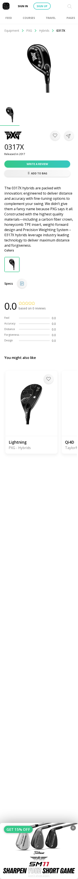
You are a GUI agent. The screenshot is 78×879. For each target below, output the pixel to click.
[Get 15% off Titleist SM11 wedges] (39, 851)
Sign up (42, 6)
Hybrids (44, 30)
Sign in (23, 6)
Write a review (37, 164)
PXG (29, 30)
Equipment (11, 30)
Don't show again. (39, 875)
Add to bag (39, 173)
